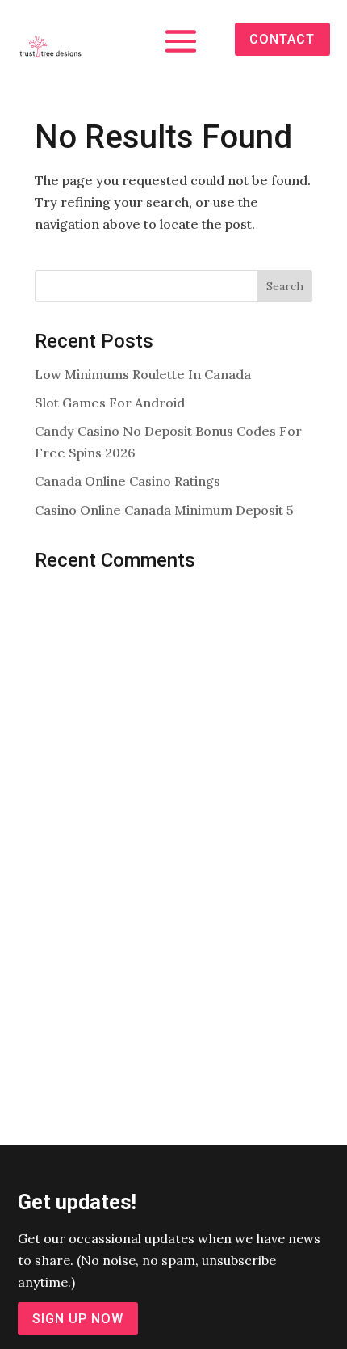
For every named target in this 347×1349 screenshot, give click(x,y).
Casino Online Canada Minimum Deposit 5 (164, 510)
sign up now (77, 1318)
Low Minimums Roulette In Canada (143, 374)
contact (282, 39)
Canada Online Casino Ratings (127, 481)
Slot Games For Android (110, 402)
